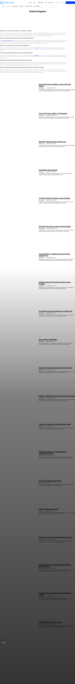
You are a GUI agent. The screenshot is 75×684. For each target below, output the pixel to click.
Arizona (38, 16)
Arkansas (38, 17)
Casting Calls (41, 115)
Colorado (38, 21)
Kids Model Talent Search (48, 170)
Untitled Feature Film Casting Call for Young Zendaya (55, 283)
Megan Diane (48, 143)
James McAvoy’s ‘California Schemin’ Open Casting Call (54, 255)
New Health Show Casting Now (50, 481)
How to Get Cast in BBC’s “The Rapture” (53, 113)
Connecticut (38, 22)
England (38, 23)
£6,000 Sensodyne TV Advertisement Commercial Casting (53, 452)
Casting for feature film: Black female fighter (55, 424)
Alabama (38, 15)
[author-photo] (45, 88)
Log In (63, 2)
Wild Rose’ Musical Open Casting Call (52, 142)
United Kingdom (42, 228)
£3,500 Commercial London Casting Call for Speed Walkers (55, 565)
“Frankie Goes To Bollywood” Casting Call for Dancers (55, 594)
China (38, 20)
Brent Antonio (49, 228)
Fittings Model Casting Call (48, 509)
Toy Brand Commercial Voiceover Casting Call (55, 311)
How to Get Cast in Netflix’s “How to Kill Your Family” (55, 85)
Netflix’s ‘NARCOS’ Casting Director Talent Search (57, 396)
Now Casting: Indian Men (48, 339)
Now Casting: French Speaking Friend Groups (55, 368)
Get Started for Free (70, 2)
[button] (59, 2)
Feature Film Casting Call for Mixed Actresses (55, 537)
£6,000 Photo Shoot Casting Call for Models (55, 226)
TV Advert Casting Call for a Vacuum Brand (54, 198)
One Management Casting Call (50, 622)
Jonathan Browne (49, 87)
